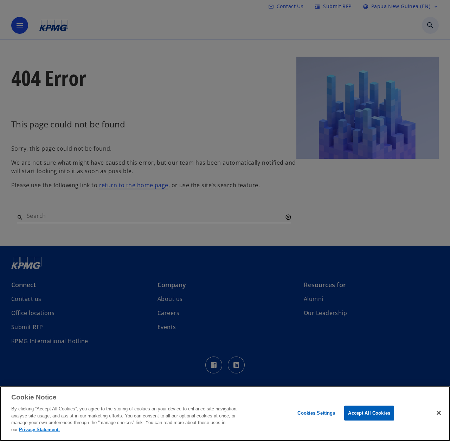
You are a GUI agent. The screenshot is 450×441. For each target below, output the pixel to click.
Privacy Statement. (39, 429)
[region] (225, 413)
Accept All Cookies (369, 413)
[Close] (438, 413)
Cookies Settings (316, 413)
